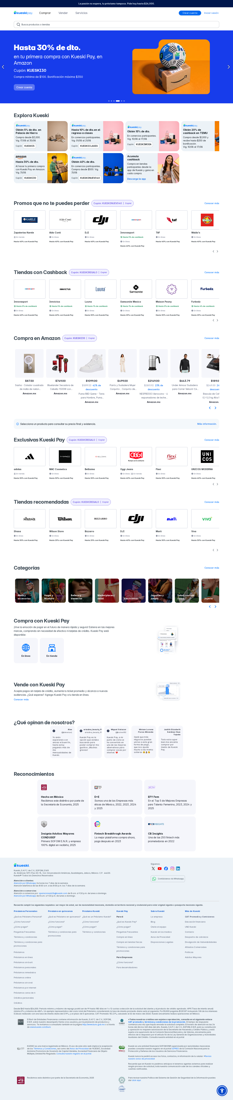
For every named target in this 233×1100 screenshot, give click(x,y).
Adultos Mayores (193, 957)
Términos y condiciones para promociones (28, 944)
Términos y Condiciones (44, 1048)
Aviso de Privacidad (160, 937)
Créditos (18, 1003)
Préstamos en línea (23, 957)
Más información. (207, 424)
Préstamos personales (25, 967)
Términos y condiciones (25, 937)
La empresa (156, 917)
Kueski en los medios (161, 932)
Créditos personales (24, 998)
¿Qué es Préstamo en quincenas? (64, 917)
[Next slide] (215, 407)
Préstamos (19, 952)
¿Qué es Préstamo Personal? (28, 917)
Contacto (189, 932)
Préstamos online (22, 977)
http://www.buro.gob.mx (93, 1024)
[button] (45, 13)
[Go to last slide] (209, 407)
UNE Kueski (190, 927)
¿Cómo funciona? (22, 922)
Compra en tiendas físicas (129, 942)
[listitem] (116, 3)
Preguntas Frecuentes (24, 932)
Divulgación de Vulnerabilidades (201, 942)
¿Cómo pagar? (21, 927)
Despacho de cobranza (196, 937)
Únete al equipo (158, 927)
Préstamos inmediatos (25, 972)
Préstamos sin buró (23, 962)
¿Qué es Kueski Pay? (126, 922)
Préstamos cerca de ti (24, 993)
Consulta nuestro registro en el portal (73, 1053)
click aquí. (136, 1080)
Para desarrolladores (126, 967)
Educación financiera (195, 922)
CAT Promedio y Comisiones (199, 917)
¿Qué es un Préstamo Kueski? (96, 917)
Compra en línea (124, 937)
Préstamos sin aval (23, 982)
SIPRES (175, 1048)
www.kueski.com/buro (40, 1027)
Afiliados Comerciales (196, 947)
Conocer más (21, 699)
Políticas (189, 952)
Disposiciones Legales (162, 942)
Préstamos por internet (25, 988)
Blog (153, 922)
